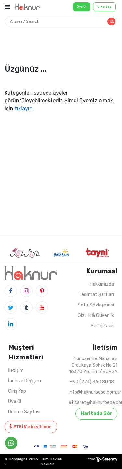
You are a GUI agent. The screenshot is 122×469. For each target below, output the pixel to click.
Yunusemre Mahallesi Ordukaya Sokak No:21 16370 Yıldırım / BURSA (93, 365)
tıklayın (24, 108)
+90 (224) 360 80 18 (92, 381)
